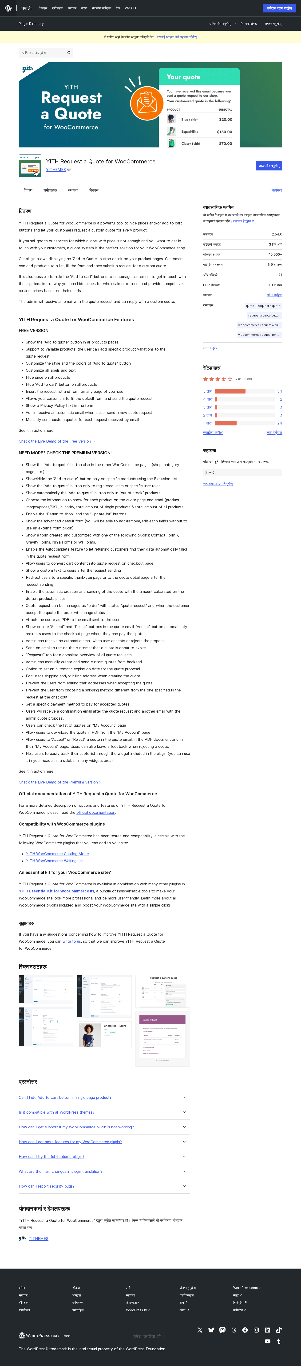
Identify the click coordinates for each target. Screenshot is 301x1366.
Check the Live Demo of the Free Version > (57, 441)
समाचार (23, 1295)
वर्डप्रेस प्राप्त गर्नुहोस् (279, 8)
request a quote (269, 306)
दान (184, 1302)
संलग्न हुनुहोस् (188, 1288)
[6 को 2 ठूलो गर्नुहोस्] (67, 1013)
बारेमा (22, 1288)
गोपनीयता (24, 1310)
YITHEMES (56, 169)
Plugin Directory (31, 24)
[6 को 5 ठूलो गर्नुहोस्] (183, 981)
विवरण (28, 190)
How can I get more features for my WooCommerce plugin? (70, 1142)
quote (250, 306)
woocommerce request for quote (260, 334)
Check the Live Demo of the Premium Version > (60, 782)
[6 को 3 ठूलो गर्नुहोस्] (125, 981)
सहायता (277, 190)
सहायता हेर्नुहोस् (242, 221)
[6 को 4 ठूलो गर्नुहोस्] (125, 1027)
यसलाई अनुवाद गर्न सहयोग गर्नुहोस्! (177, 37)
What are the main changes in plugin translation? (60, 1171)
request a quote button (264, 315)
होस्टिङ (23, 1302)
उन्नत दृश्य (210, 348)
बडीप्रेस (240, 1310)
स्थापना (73, 190)
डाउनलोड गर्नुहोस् (269, 166)
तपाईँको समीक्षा (213, 432)
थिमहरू (76, 1295)
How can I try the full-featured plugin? (51, 1156)
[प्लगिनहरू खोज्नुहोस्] (68, 53)
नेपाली (67, 1336)
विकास (94, 190)
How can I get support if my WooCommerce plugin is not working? (76, 1127)
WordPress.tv (138, 1310)
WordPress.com (247, 1288)
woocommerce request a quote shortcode (260, 325)
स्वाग (184, 1310)
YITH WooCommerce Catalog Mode (57, 853)
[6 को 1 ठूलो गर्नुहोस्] (67, 981)
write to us (72, 941)
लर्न (128, 1288)
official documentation (95, 812)
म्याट (238, 1295)
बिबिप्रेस (240, 1302)
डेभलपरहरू (132, 1302)
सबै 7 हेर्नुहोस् (274, 295)
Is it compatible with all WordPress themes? (56, 1112)
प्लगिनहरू (77, 1302)
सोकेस (76, 1288)
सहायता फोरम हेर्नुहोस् (218, 483)
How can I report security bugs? (47, 1186)
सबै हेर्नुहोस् (274, 432)
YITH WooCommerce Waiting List (55, 860)
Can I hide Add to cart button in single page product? (65, 1097)
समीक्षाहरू (50, 190)
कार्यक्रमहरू (187, 1295)
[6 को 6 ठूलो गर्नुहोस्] (183, 1017)
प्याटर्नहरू (77, 1310)
